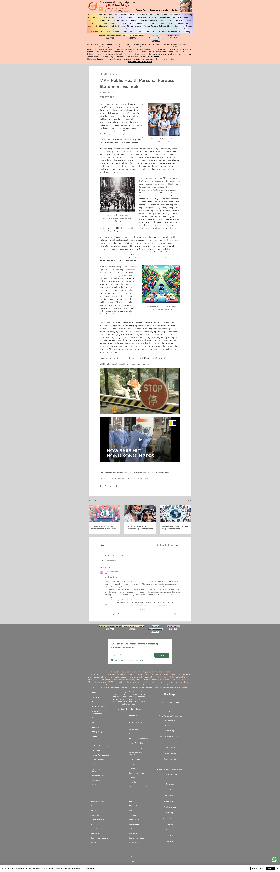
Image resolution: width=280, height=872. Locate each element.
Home (94, 693)
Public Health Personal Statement (138, 478)
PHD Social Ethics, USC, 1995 (123, 44)
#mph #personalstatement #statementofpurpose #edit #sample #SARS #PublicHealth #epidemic (135, 472)
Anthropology (134, 829)
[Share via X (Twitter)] (106, 486)
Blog (93, 741)
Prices (94, 702)
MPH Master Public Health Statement (113, 478)
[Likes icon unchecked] (106, 613)
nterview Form (114, 674)
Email (113, 651)
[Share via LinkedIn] (111, 486)
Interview (95, 697)
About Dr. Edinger (99, 706)
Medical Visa (133, 729)
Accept (270, 868)
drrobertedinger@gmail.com (117, 11)
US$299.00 (117, 679)
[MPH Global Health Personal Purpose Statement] (175, 513)
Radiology (170, 830)
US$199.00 (111, 682)
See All (189, 500)
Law (130, 801)
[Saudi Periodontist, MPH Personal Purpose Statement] (140, 513)
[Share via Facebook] (101, 486)
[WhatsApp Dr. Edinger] (275, 859)
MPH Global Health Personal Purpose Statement (175, 527)
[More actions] (179, 74)
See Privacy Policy (88, 868)
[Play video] (140, 391)
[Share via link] (117, 486)
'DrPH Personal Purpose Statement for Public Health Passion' (104, 527)
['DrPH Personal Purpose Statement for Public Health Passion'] (104, 513)
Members (95, 727)
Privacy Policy (97, 732)
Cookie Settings (257, 868)
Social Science (134, 824)
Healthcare (133, 715)
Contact (95, 736)
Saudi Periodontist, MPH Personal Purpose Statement (140, 527)
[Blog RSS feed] (101, 9)
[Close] (277, 868)
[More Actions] (179, 572)
